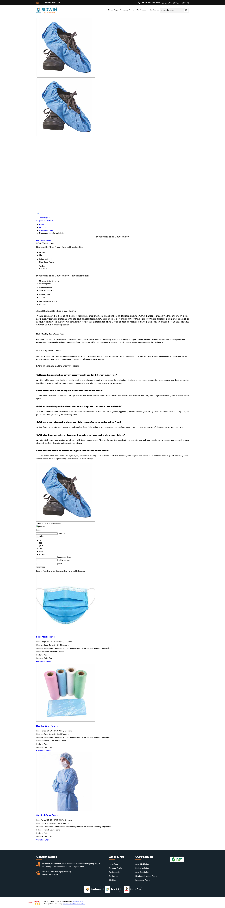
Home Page (113, 10)
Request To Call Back (44, 220)
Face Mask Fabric (45, 636)
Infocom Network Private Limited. (74, 904)
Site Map (112, 880)
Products (42, 227)
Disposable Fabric (46, 230)
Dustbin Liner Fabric (47, 725)
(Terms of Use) (78, 901)
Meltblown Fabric (142, 868)
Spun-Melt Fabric (142, 864)
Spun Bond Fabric (142, 872)
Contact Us (154, 10)
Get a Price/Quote (43, 240)
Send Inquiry (44, 217)
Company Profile (127, 10)
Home (41, 224)
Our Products (141, 10)
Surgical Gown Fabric (47, 815)
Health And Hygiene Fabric (146, 876)
